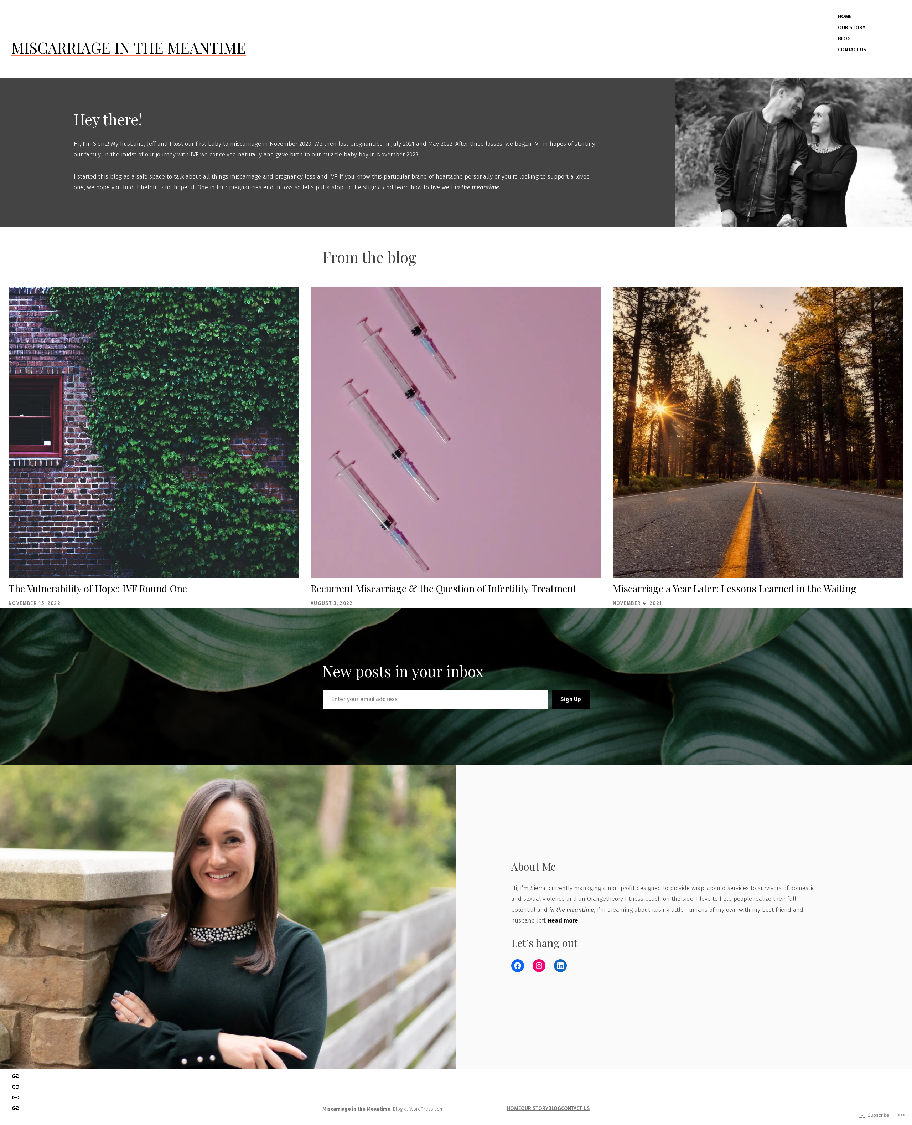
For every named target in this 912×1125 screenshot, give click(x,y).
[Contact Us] (15, 1075)
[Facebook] (517, 965)
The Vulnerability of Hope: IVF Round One (98, 588)
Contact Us (852, 50)
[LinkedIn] (560, 965)
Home (845, 17)
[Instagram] (539, 965)
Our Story (851, 28)
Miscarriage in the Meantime (128, 47)
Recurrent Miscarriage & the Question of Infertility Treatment (443, 588)
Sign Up (570, 699)
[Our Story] (15, 1097)
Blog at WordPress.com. (419, 1109)
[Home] (15, 1108)
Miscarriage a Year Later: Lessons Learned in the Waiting (734, 588)
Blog (844, 39)
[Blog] (15, 1086)
